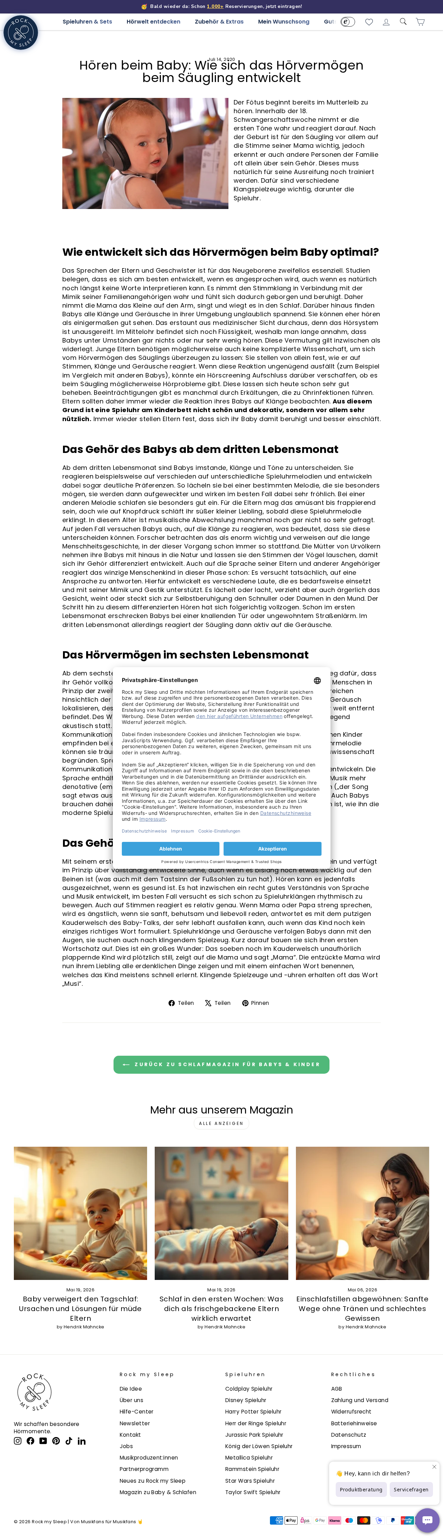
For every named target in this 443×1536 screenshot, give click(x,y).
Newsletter (135, 1423)
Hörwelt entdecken (153, 22)
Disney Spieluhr (245, 1400)
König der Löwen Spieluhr (259, 1446)
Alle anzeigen (221, 1123)
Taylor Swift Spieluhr (252, 1492)
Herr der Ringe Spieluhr (255, 1423)
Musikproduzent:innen (149, 1457)
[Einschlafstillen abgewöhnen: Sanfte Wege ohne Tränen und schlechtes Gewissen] (362, 1213)
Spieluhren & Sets (87, 22)
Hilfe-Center (137, 1411)
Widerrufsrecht (351, 1411)
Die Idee (131, 1388)
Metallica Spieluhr (249, 1457)
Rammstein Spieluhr (252, 1469)
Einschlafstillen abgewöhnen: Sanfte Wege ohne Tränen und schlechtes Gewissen (362, 1308)
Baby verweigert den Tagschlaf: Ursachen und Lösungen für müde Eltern (80, 1308)
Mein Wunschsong (283, 22)
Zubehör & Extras (219, 22)
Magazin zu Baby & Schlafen (158, 1492)
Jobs (126, 1446)
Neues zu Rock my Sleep (153, 1480)
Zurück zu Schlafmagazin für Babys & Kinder (226, 1064)
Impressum (346, 1446)
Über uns (132, 1400)
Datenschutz (349, 1434)
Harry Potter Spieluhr (253, 1411)
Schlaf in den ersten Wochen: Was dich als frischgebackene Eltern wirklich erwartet (221, 1308)
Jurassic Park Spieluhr (254, 1434)
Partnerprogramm (144, 1469)
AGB (336, 1388)
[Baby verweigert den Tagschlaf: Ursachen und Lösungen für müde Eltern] (80, 1213)
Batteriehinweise (354, 1423)
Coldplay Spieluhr (249, 1388)
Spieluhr (126, 410)
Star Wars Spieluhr (250, 1480)
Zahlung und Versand (360, 1400)
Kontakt (130, 1434)
